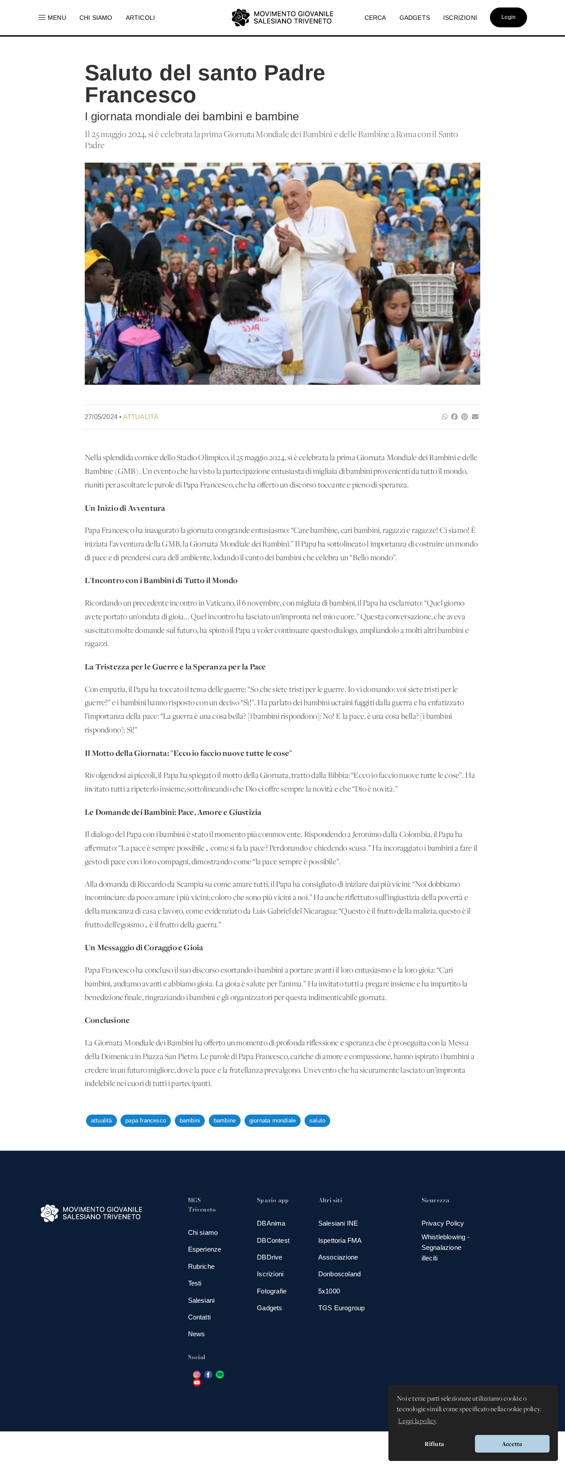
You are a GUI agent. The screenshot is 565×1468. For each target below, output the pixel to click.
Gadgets (269, 1308)
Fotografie (271, 1291)
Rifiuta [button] (434, 1444)
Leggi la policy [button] (417, 1421)
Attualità (141, 416)
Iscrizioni (270, 1274)
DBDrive (269, 1257)
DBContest (273, 1240)
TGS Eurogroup (341, 1308)
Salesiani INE (338, 1223)
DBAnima (271, 1223)
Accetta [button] (512, 1444)
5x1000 (329, 1291)
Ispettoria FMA (340, 1240)
